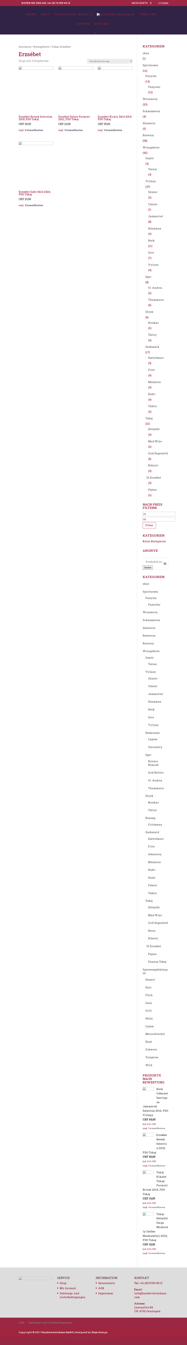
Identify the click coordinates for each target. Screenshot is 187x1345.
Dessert (150, 979)
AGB (101, 1288)
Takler (152, 406)
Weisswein (150, 99)
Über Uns (148, 14)
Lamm (149, 1026)
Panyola (151, 76)
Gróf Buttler (156, 772)
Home (31, 14)
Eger (148, 277)
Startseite (25, 46)
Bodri (151, 394)
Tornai (152, 169)
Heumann (154, 228)
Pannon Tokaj (157, 961)
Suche (147, 567)
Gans (148, 1003)
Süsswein (149, 123)
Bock (151, 240)
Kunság (150, 818)
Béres (151, 930)
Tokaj (54, 46)
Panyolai (154, 87)
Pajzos (152, 489)
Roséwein (149, 635)
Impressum (105, 1293)
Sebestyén (155, 854)
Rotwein (148, 135)
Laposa (152, 739)
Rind (148, 1041)
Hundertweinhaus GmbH (57, 1332)
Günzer (153, 192)
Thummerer (156, 300)
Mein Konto (140, 3)
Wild (148, 1065)
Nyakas (153, 322)
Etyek (149, 312)
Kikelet (153, 465)
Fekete (152, 885)
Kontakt (102, 24)
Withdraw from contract (93, 1341)
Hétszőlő (154, 429)
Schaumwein (151, 111)
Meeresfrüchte (155, 1034)
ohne (146, 53)
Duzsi (151, 877)
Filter (149, 525)
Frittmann (155, 824)
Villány (150, 181)
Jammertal (155, 216)
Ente (148, 987)
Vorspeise (151, 1057)
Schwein (151, 1049)
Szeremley (155, 747)
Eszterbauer (156, 358)
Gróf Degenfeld (158, 453)
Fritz (151, 370)
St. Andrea (155, 287)
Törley (152, 335)
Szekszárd (152, 347)
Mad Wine (155, 441)
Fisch (149, 995)
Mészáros (154, 382)
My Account (68, 1288)
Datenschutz (106, 1283)
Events (83, 24)
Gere (151, 252)
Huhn (149, 1018)
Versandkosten (34, 130)
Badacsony (152, 733)
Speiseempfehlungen (155, 971)
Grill (148, 1010)
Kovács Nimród (153, 763)
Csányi (152, 204)
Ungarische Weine (71, 14)
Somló (149, 158)
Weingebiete (41, 46)
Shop (45, 14)
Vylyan (153, 264)
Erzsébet (155, 477)
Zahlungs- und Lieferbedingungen (50, 1322)
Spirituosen (150, 65)
